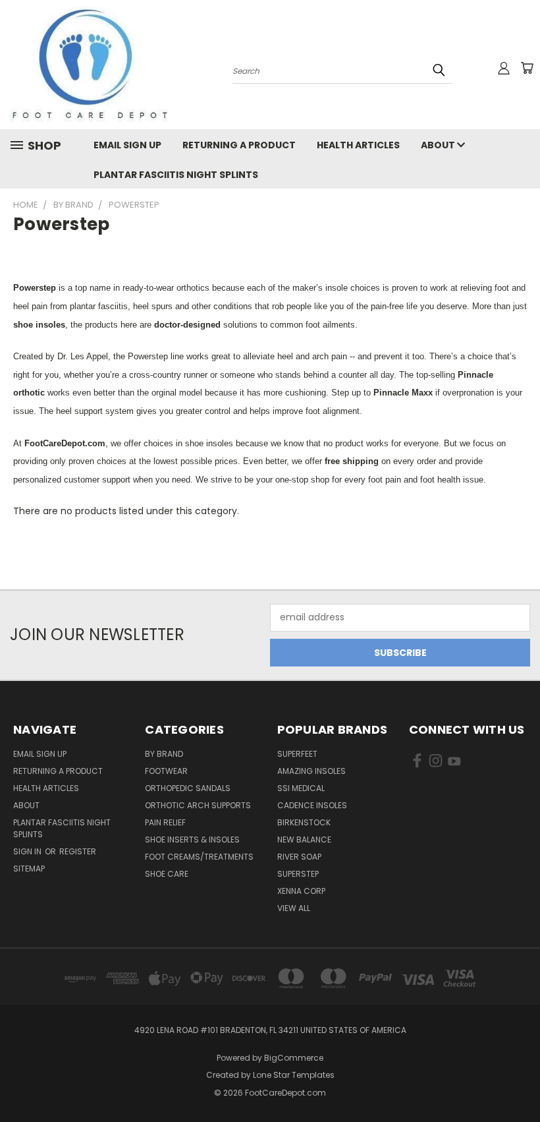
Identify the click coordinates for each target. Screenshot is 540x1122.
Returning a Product (239, 145)
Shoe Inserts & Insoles (192, 839)
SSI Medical (301, 788)
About (439, 145)
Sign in (28, 851)
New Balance (304, 839)
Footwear (166, 771)
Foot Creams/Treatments (199, 856)
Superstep (298, 873)
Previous (520, 1081)
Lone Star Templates (294, 1074)
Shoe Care (166, 873)
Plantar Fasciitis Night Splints (176, 174)
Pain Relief (165, 822)
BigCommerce (293, 1057)
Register (77, 851)
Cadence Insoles (312, 805)
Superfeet (297, 753)
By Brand (164, 753)
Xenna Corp (301, 891)
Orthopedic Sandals (187, 788)
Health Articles (358, 145)
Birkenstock (304, 822)
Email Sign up (127, 145)
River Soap (299, 856)
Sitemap (29, 868)
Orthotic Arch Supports (198, 805)
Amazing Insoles (311, 771)
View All (293, 908)
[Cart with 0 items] (526, 67)
